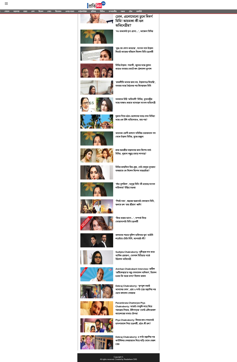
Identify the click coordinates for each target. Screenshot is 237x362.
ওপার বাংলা (69, 11)
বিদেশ (41, 11)
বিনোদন (58, 11)
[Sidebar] (6, 3)
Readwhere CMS (130, 359)
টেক (130, 11)
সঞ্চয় (123, 11)
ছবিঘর (93, 11)
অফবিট (139, 11)
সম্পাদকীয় (113, 11)
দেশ (32, 11)
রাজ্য (25, 11)
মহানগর (16, 11)
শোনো (7, 11)
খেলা (49, 11)
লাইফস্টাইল (82, 11)
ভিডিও (102, 11)
